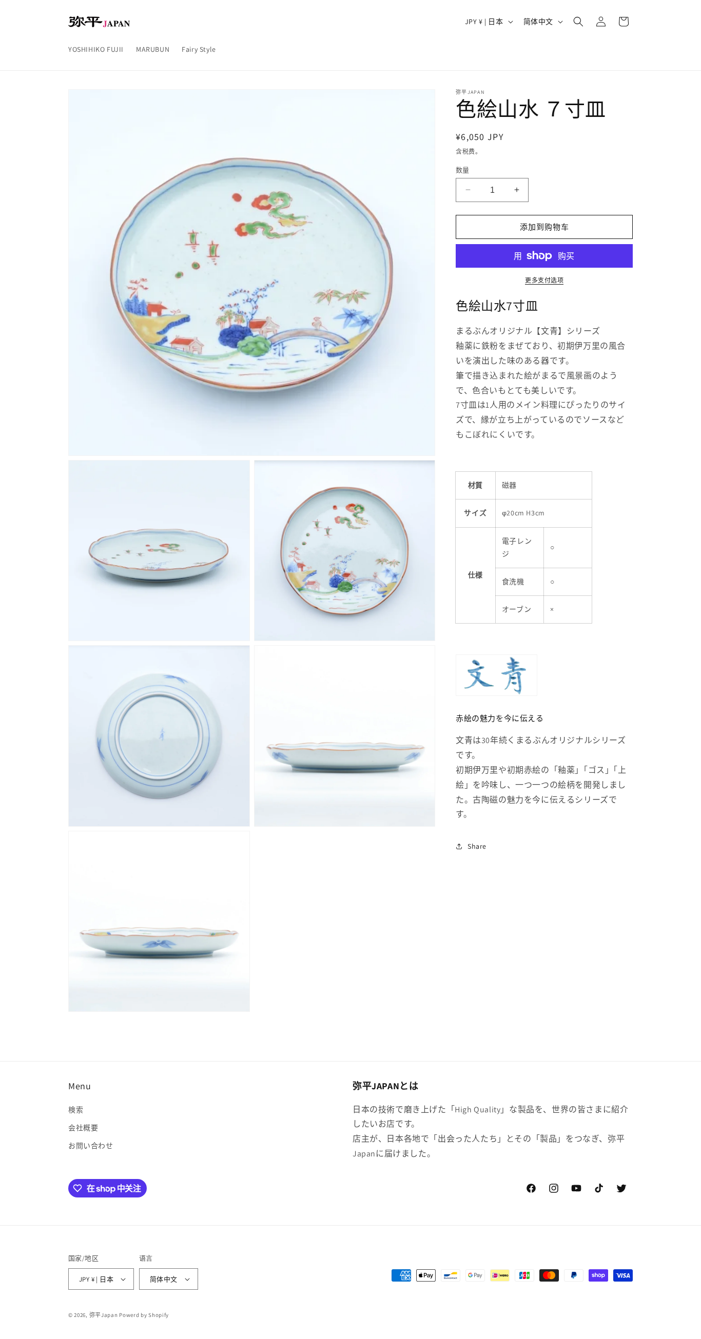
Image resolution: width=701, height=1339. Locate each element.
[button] (578, 21)
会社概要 (83, 1127)
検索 (75, 1109)
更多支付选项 (544, 280)
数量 (463, 169)
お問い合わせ (90, 1145)
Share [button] (477, 845)
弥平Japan (103, 1314)
